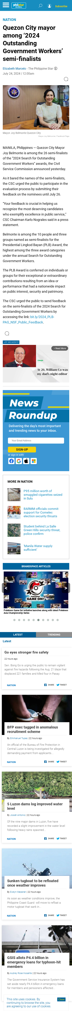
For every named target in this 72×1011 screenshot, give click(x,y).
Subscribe (61, 6)
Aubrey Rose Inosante (21, 973)
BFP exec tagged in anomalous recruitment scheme (32, 729)
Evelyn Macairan (18, 892)
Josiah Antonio (17, 815)
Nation (9, 19)
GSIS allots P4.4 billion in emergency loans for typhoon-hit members (34, 962)
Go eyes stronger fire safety (26, 652)
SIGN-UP (22, 449)
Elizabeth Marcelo (14, 68)
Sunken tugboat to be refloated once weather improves (32, 883)
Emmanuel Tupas (18, 738)
